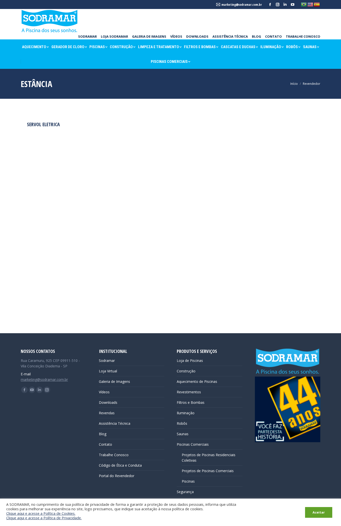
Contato (105, 444)
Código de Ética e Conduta (120, 465)
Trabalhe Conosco (114, 454)
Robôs (182, 423)
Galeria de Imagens (114, 381)
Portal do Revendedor (116, 475)
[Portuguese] (304, 4)
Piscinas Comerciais (193, 444)
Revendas (107, 413)
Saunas (182, 433)
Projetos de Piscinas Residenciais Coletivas (208, 457)
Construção (186, 371)
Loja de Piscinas (190, 360)
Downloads (108, 402)
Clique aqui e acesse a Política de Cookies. (40, 513)
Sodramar (107, 360)
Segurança (185, 491)
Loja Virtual (108, 371)
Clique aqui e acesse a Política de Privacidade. (44, 517)
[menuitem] (87, 36)
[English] (310, 4)
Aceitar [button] (319, 512)
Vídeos (104, 392)
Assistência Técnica (114, 423)
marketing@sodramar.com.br (44, 379)
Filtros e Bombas (190, 402)
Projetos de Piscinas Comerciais (208, 470)
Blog (102, 433)
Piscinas (188, 481)
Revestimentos (189, 392)
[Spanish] (317, 4)
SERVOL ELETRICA (43, 124)
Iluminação (185, 413)
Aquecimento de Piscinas (197, 381)
